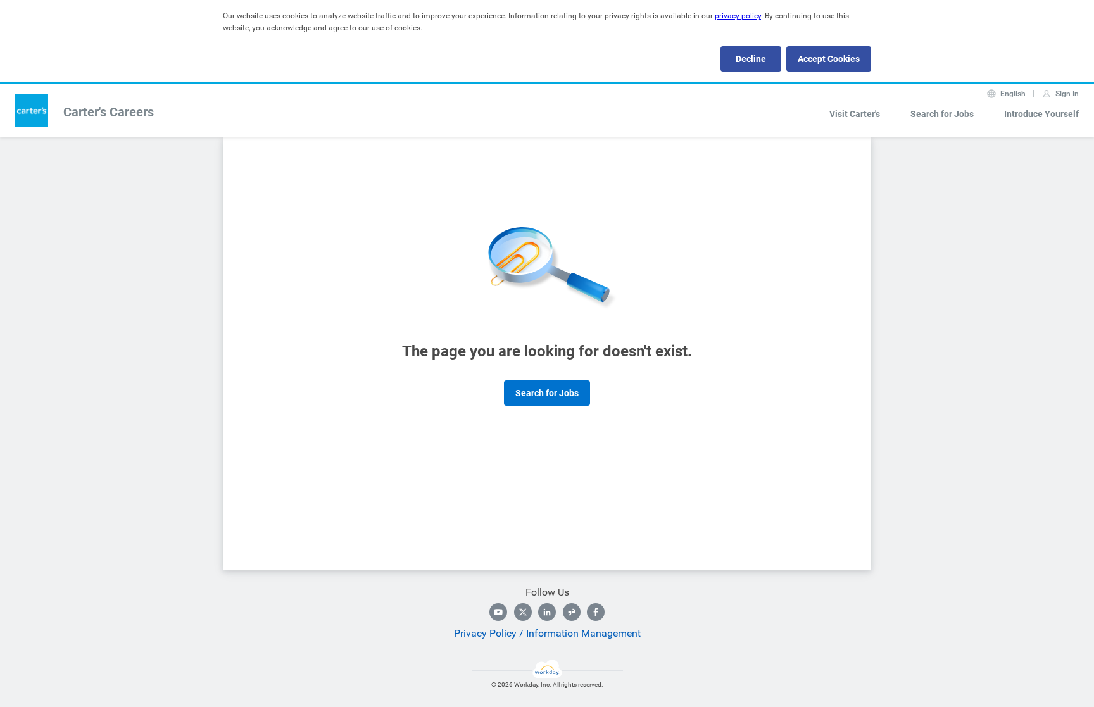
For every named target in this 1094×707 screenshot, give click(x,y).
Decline (751, 59)
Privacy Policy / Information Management (547, 633)
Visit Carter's (854, 114)
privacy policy (738, 15)
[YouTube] (498, 612)
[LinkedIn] (547, 612)
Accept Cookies (829, 59)
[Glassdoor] (572, 612)
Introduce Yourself (1041, 114)
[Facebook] (596, 612)
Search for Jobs (942, 114)
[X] (523, 612)
